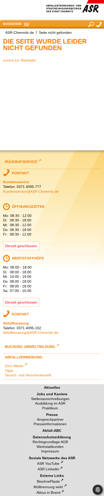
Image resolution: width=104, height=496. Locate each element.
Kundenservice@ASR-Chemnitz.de (31, 191)
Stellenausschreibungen (50, 399)
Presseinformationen (50, 424)
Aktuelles (52, 387)
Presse (52, 415)
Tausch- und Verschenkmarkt (28, 375)
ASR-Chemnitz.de (19, 32)
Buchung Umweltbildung (30, 346)
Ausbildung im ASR (50, 403)
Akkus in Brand (48, 492)
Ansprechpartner (50, 419)
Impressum (50, 451)
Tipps (9, 371)
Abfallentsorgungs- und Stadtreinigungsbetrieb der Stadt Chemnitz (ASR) (75, 10)
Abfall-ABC (51, 430)
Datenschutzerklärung (52, 437)
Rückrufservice (21, 161)
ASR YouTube (48, 463)
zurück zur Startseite (19, 60)
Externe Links (52, 476)
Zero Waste (14, 366)
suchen (91, 24)
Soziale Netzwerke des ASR (52, 458)
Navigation (12, 24)
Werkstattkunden (50, 447)
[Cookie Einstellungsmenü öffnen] (98, 490)
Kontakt (99, 24)
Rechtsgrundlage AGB (50, 442)
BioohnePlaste (48, 481)
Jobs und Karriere (52, 394)
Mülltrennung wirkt (48, 487)
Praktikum (50, 408)
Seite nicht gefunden (55, 32)
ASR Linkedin (48, 469)
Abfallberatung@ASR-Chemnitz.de (30, 332)
